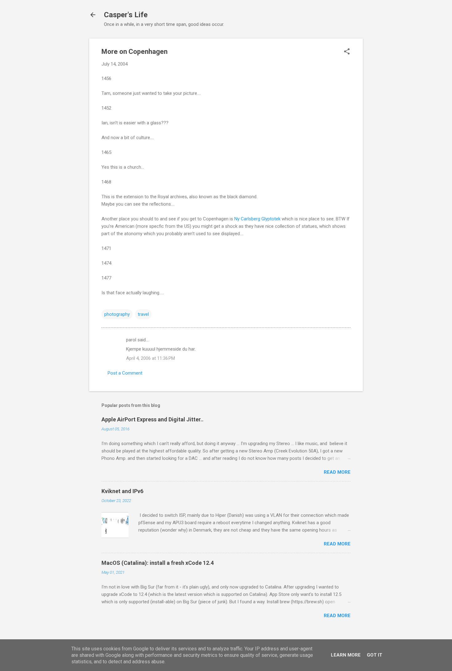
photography (117, 314)
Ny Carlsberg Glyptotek (257, 219)
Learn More (346, 655)
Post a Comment (125, 373)
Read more (337, 472)
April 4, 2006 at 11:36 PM (150, 358)
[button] (347, 52)
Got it (374, 655)
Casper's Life (126, 14)
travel (143, 314)
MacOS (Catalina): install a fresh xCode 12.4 (157, 563)
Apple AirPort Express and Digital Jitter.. (152, 419)
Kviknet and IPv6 (122, 491)
